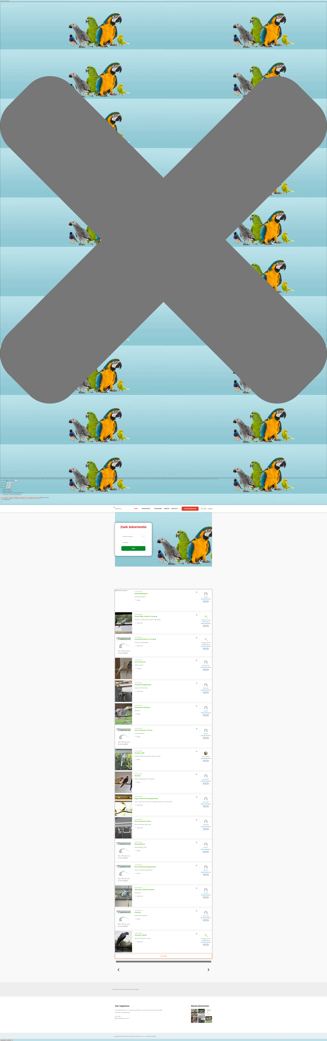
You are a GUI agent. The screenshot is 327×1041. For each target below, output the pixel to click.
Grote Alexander (140, 662)
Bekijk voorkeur (20, 497)
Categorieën (158, 508)
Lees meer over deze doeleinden (12, 494)
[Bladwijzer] (196, 592)
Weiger (11, 497)
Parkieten (138, 912)
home (135, 508)
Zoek (133, 548)
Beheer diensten (7, 491)
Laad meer (163, 956)
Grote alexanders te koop (143, 730)
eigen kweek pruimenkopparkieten (146, 798)
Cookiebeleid (6, 499)
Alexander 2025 (140, 935)
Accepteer (4, 497)
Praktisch (174, 508)
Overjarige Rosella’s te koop (144, 639)
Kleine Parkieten (138, 614)
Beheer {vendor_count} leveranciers (13, 493)
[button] (163, 240)
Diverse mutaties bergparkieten (145, 867)
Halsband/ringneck (141, 593)
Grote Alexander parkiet (143, 821)
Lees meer (118, 1016)
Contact (206, 601)
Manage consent (6, 1040)
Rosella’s (138, 776)
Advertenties (146, 508)
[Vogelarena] (118, 508)
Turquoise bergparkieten (143, 685)
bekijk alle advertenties (206, 598)
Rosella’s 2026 (139, 753)
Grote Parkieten (138, 591)
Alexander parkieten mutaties (144, 889)
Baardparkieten (140, 844)
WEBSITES (166, 508)
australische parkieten (142, 707)
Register (210, 508)
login (205, 508)
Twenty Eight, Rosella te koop (145, 616)
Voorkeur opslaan (33, 497)
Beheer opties (7, 489)
